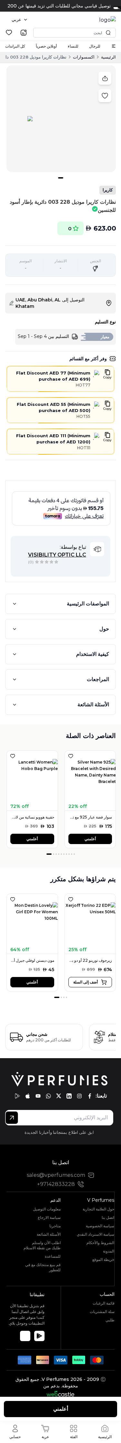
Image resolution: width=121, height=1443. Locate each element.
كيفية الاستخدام (92, 654)
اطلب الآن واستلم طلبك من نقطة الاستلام (42, 1245)
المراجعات (98, 679)
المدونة (108, 1251)
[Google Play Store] (39, 1336)
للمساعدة (53, 1256)
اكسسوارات (84, 57)
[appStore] (27, 1096)
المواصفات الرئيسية (88, 604)
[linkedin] (69, 1096)
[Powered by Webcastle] (60, 1393)
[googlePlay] (17, 1096)
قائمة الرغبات (104, 1303)
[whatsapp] (48, 1096)
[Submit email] (11, 1118)
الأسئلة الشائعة (93, 704)
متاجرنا (55, 1225)
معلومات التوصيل (47, 1209)
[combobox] (19, 19)
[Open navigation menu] (113, 46)
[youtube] (38, 1096)
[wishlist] (9, 32)
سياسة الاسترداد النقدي (95, 1234)
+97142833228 (56, 1184)
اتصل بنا (108, 1217)
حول (104, 629)
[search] (23, 32)
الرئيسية (108, 57)
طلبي (110, 1320)
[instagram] (79, 1096)
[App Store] (25, 1336)
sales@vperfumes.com (56, 1175)
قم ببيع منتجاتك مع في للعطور (43, 1267)
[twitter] (58, 1096)
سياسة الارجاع (49, 1217)
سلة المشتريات (102, 1311)
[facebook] (89, 1096)
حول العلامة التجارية (98, 1209)
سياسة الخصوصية (100, 1225)
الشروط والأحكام (100, 1242)
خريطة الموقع (103, 1259)
